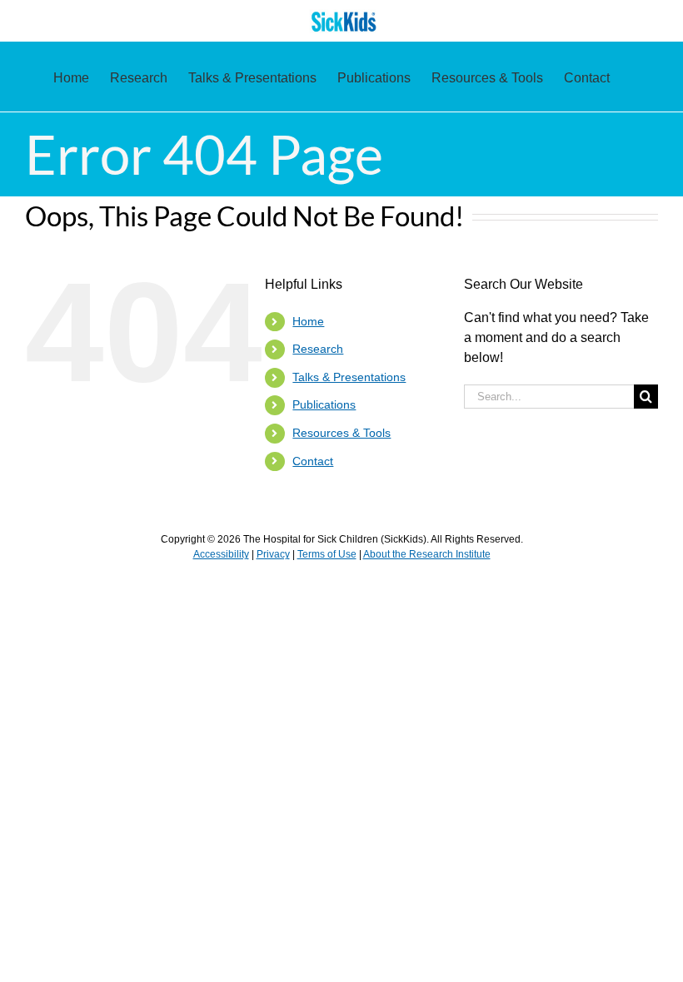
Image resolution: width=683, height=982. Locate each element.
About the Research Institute (427, 554)
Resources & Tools (341, 432)
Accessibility (221, 554)
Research (317, 348)
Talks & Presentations (349, 377)
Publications (324, 404)
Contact (312, 461)
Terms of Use (326, 554)
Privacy (273, 554)
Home (308, 321)
